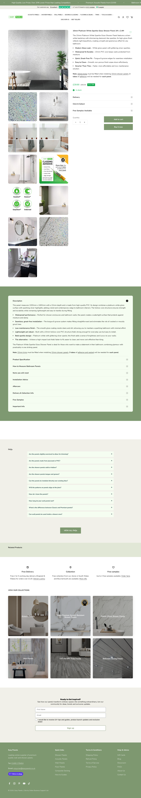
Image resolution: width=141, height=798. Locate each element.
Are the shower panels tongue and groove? (44, 474)
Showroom (121, 763)
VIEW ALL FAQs (70, 530)
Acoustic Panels (28, 616)
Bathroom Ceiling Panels (113, 658)
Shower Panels (61, 755)
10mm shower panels (120, 74)
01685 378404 (17, 763)
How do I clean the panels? (38, 494)
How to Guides (61, 775)
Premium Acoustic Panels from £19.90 (72, 3)
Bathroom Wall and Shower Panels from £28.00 (122, 3)
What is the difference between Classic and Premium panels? (51, 508)
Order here (125, 576)
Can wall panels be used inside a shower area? (45, 514)
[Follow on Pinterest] (19, 783)
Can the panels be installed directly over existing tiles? (48, 481)
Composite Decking (62, 771)
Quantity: (76, 117)
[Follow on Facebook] (9, 783)
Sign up (70, 728)
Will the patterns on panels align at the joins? (45, 487)
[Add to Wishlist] (130, 32)
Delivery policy (39, 579)
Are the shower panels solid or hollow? (43, 467)
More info (83, 579)
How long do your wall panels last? (41, 501)
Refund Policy (91, 759)
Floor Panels (76, 658)
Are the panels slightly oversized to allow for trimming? (48, 454)
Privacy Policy (91, 767)
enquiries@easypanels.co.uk (24, 768)
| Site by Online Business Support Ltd (35, 790)
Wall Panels (60, 763)
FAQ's (119, 767)
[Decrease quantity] (75, 122)
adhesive (83, 76)
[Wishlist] (127, 17)
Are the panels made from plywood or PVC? (44, 461)
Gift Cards (121, 755)
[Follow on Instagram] (14, 783)
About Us (121, 771)
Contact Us (121, 775)
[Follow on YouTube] (24, 783)
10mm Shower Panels (116, 616)
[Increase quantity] (84, 122)
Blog (119, 759)
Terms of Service (92, 763)
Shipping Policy (92, 755)
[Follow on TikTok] (29, 783)
